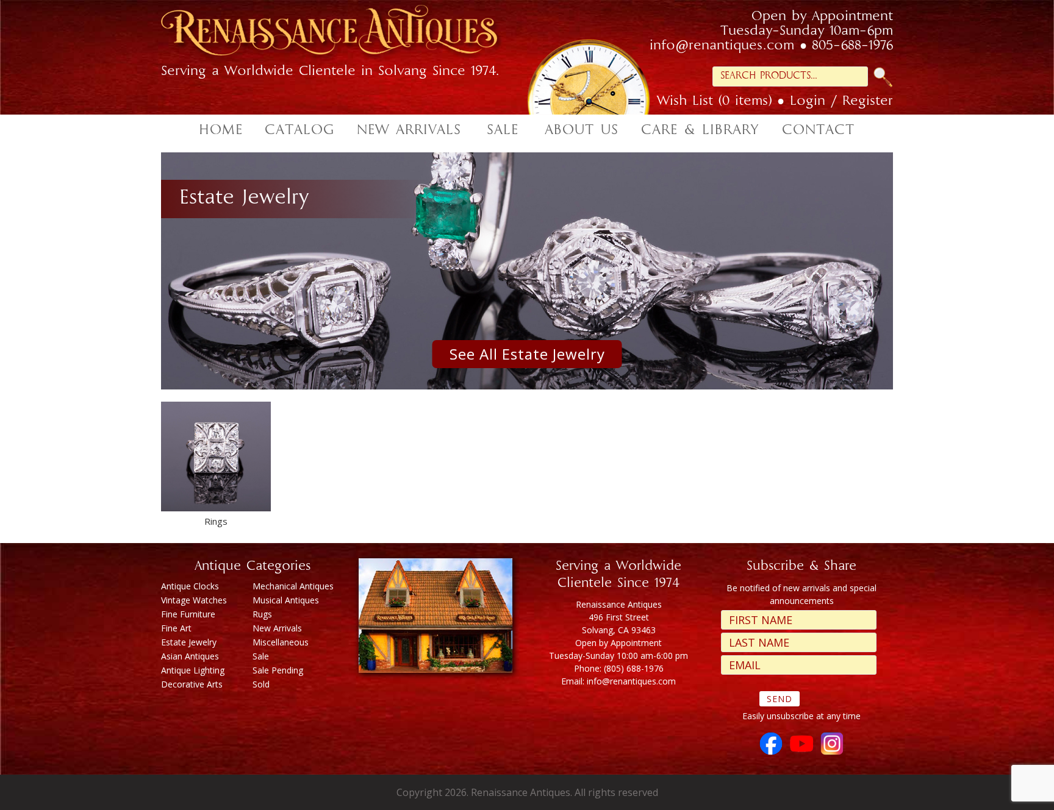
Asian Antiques (190, 656)
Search (883, 77)
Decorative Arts (192, 684)
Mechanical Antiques (293, 586)
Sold (261, 684)
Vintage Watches (194, 600)
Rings (216, 521)
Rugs (262, 614)
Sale (261, 656)
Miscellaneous (281, 642)
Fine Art (176, 628)
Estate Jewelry (189, 642)
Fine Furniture (188, 614)
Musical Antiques (286, 600)
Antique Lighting (192, 670)
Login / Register (841, 101)
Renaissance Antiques (344, 34)
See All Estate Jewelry (527, 354)
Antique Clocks (190, 586)
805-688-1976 (852, 46)
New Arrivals (277, 628)
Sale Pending (278, 670)
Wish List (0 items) (714, 101)
